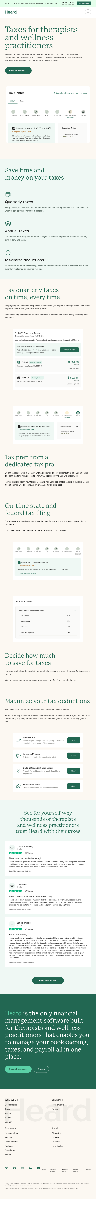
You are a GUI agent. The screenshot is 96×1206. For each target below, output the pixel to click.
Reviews (56, 1141)
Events (8, 1154)
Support (8, 1122)
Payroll (8, 1113)
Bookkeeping (11, 1104)
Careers (55, 1137)
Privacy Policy (65, 1170)
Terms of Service (53, 1170)
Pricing (55, 1109)
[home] (10, 12)
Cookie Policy (75, 1170)
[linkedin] (30, 1167)
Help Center (57, 1146)
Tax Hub (8, 1137)
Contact (43, 1169)
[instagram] (22, 1167)
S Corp (8, 1117)
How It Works (58, 1104)
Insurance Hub (11, 1141)
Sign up (41, 1069)
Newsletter (10, 1150)
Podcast (9, 1146)
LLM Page (87, 1169)
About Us (56, 1133)
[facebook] (14, 1167)
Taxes (7, 1109)
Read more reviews (48, 980)
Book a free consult (18, 70)
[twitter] (6, 1167)
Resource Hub (11, 1133)
